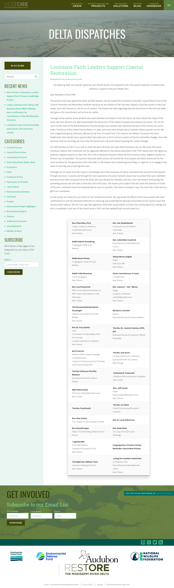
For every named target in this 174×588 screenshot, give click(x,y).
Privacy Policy (88, 584)
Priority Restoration (98, 5)
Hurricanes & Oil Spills (17, 182)
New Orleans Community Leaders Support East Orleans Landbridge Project (23, 96)
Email (7, 260)
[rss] (161, 542)
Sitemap (100, 584)
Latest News (13, 186)
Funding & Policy (15, 177)
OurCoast (11, 196)
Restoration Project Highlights (21, 206)
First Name (12, 511)
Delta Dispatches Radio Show (21, 162)
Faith (9, 172)
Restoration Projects (17, 211)
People (10, 201)
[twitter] (155, 542)
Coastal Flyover (14, 147)
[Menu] (169, 5)
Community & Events (17, 157)
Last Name (36, 511)
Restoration (120, 5)
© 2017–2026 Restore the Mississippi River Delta (61, 584)
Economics (12, 167)
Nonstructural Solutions (18, 191)
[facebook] (143, 542)
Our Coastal (77, 5)
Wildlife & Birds (14, 231)
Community (154, 5)
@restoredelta (164, 493)
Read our (137, 5)
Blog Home (17, 66)
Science (10, 216)
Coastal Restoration (16, 152)
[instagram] (149, 542)
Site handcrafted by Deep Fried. (118, 584)
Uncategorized (14, 226)
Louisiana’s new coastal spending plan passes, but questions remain (23, 129)
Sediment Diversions (17, 221)
